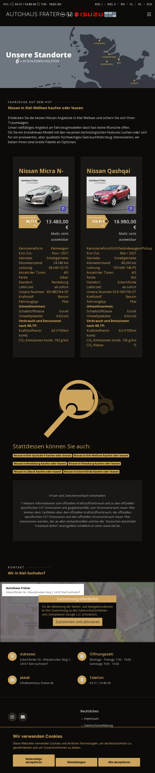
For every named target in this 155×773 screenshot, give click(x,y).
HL (140, 4)
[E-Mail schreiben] (22, 717)
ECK (149, 4)
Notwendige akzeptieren (34, 760)
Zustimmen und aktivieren (78, 622)
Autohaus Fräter (33, 14)
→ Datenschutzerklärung (97, 725)
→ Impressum (90, 718)
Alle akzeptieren (119, 762)
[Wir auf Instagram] (12, 717)
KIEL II (111, 4)
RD (123, 4)
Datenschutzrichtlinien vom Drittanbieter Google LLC (74, 612)
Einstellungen (76, 762)
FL (131, 4)
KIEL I (98, 4)
